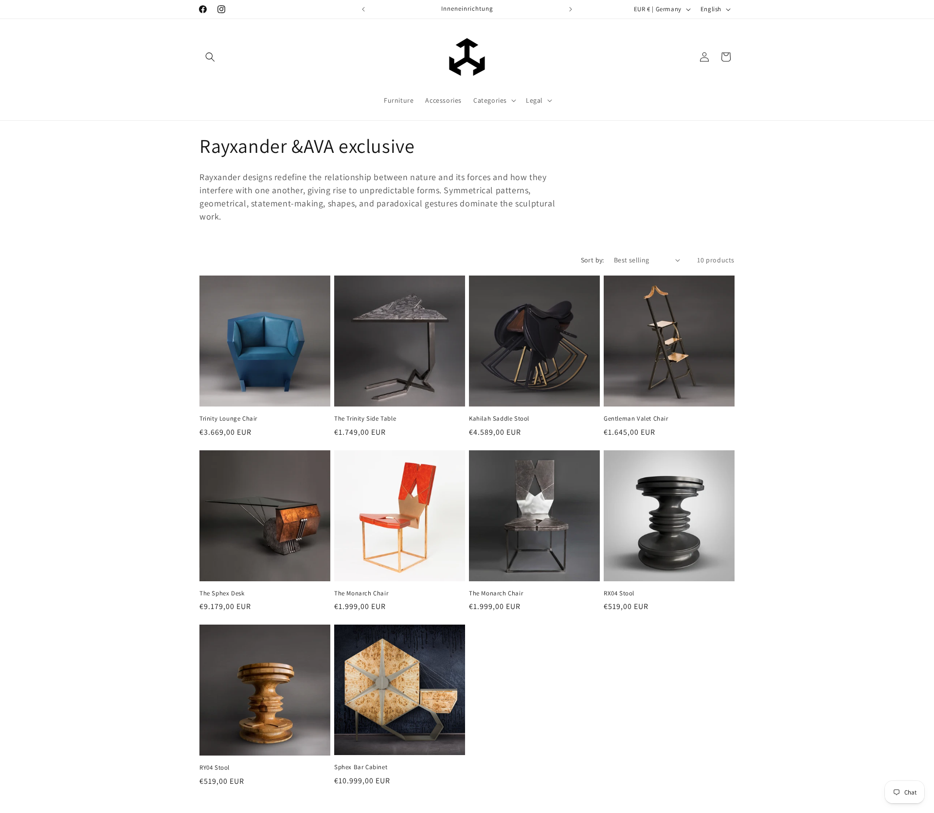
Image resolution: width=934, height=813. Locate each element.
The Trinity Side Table (365, 419)
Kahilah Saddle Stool (499, 419)
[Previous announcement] (363, 9)
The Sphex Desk (221, 593)
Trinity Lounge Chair (228, 419)
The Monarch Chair (361, 593)
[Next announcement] (570, 9)
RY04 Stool (214, 768)
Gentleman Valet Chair (636, 419)
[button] (210, 57)
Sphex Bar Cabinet (360, 767)
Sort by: (592, 260)
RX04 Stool (619, 593)
